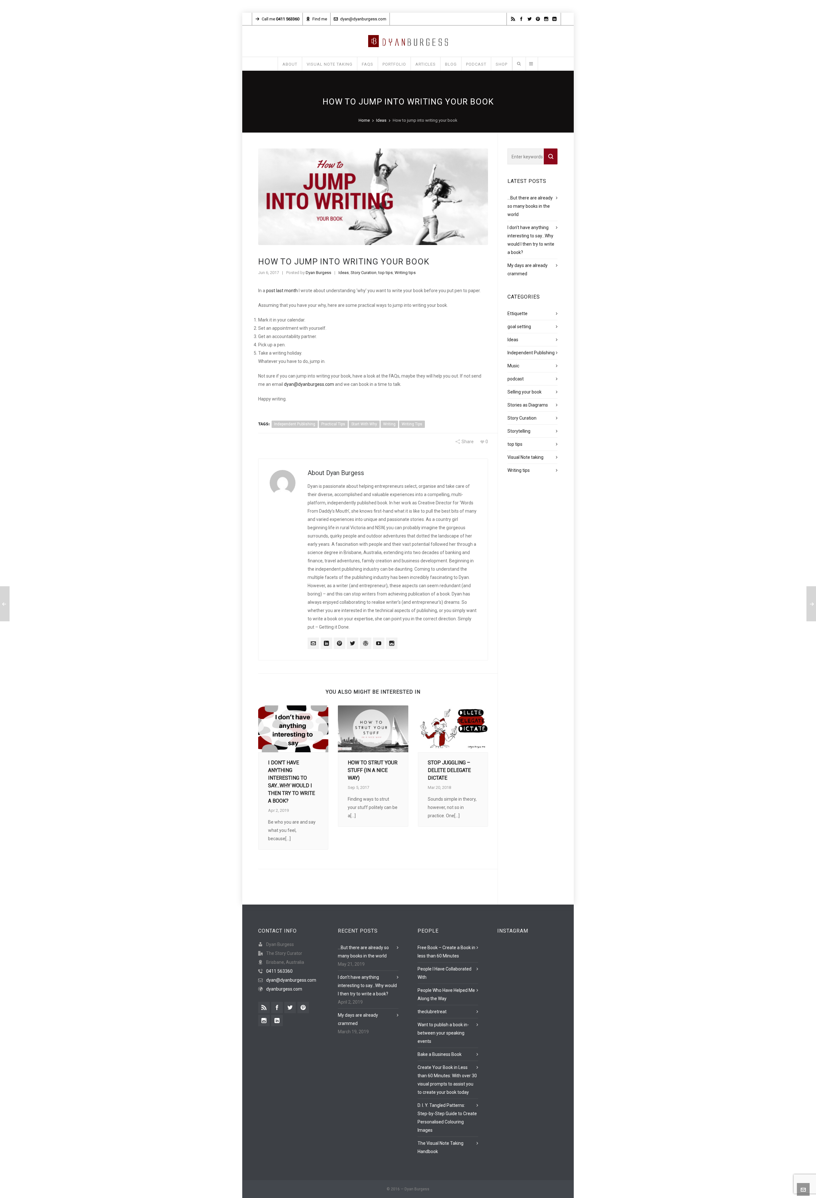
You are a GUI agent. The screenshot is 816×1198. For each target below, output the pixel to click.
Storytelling (518, 431)
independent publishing (294, 424)
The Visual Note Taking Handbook (440, 1147)
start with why (364, 424)
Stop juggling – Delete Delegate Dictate (449, 770)
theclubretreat (432, 1011)
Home (364, 120)
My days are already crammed (358, 1019)
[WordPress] (365, 643)
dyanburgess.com (284, 989)
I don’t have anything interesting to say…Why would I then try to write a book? (367, 985)
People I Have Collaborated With (444, 973)
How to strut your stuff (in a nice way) (372, 770)
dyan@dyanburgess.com (363, 19)
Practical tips (333, 424)
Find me (319, 19)
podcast (515, 378)
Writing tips (405, 272)
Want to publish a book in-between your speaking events (443, 1033)
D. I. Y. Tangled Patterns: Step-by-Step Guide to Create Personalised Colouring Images (447, 1118)
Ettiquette (517, 313)
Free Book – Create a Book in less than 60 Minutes (446, 951)
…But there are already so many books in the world (530, 206)
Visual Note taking (525, 457)
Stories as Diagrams (527, 405)
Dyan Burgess (318, 272)
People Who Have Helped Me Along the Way (446, 994)
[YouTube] (378, 643)
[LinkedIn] (326, 643)
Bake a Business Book (440, 1054)
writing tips (412, 424)
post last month (282, 290)
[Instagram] (391, 643)
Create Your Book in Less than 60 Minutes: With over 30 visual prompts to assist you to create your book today (447, 1080)
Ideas (381, 120)
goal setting (519, 326)
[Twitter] (352, 643)
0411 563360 (279, 971)
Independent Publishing (531, 352)
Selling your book (524, 391)
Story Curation (363, 272)
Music (513, 365)
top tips (385, 272)
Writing (389, 424)
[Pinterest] (339, 643)
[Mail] (313, 643)
